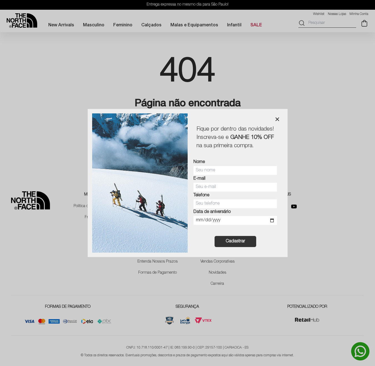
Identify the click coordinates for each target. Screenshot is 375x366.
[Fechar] (277, 119)
